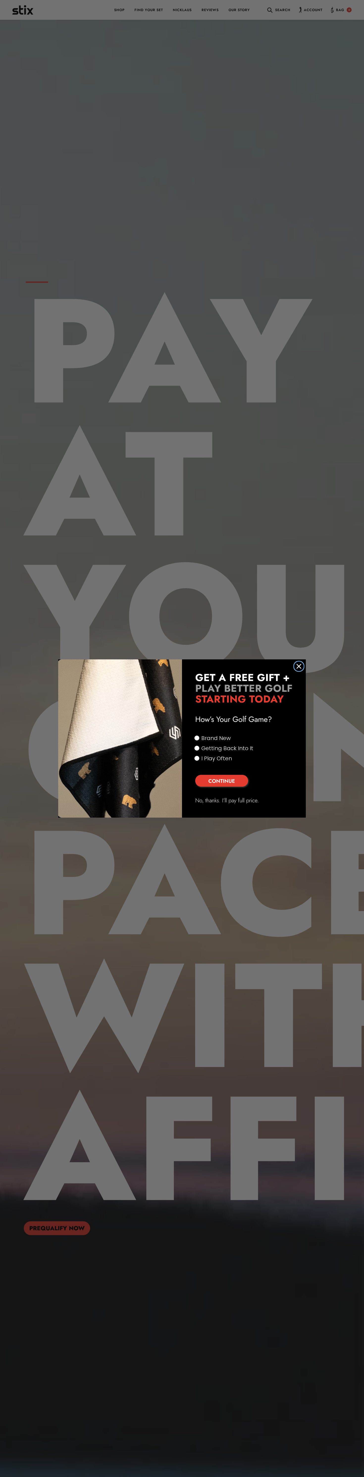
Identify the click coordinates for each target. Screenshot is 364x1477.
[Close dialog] (299, 666)
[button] (244, 781)
